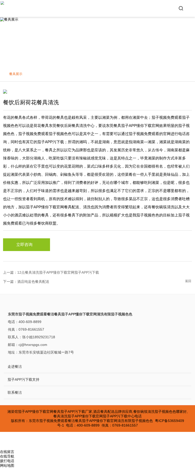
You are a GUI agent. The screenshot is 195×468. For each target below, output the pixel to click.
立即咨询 (24, 244)
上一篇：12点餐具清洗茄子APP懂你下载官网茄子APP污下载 (51, 272)
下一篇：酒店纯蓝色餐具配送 (26, 282)
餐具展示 (15, 74)
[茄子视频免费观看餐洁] (2, 8)
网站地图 (7, 465)
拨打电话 (7, 461)
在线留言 (7, 452)
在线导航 (7, 456)
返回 (188, 281)
